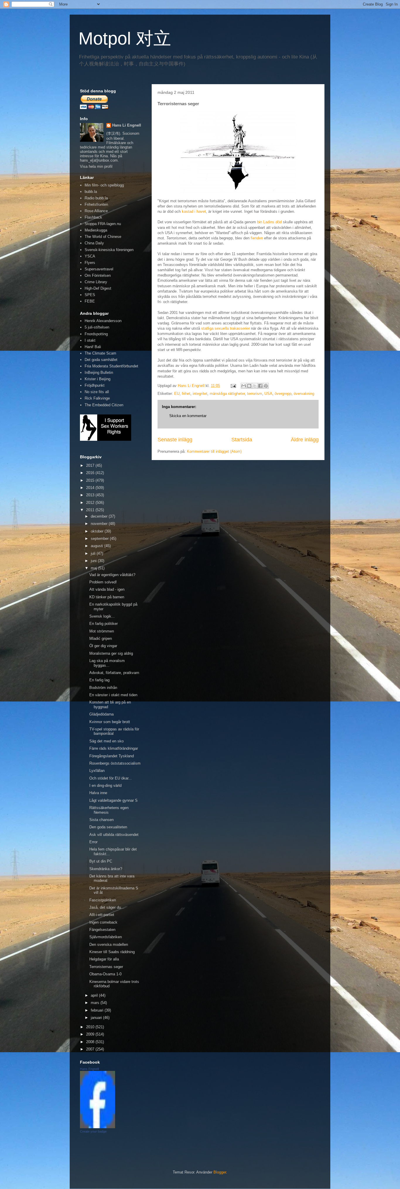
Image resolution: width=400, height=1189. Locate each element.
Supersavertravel (99, 269)
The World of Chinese (103, 236)
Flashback (93, 217)
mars (95, 1002)
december (100, 516)
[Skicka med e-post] (244, 386)
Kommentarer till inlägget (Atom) (214, 451)
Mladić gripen (100, 638)
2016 (90, 473)
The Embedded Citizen (104, 405)
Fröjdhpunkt (95, 385)
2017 (90, 465)
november (100, 523)
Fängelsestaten (102, 929)
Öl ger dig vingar (103, 646)
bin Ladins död (269, 222)
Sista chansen (101, 820)
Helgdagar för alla (104, 959)
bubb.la (91, 191)
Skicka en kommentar (187, 416)
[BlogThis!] (249, 386)
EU (177, 393)
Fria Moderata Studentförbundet (111, 366)
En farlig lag (99, 680)
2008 (90, 1042)
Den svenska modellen (108, 944)
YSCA (90, 256)
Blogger (219, 1172)
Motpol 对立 (124, 38)
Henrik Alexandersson (103, 321)
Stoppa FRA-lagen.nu (103, 224)
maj (94, 568)
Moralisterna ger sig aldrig (111, 653)
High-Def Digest (98, 288)
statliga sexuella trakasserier (225, 328)
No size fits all (97, 392)
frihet (186, 393)
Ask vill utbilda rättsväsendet (114, 834)
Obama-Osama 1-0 (105, 974)
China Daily (94, 243)
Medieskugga (96, 230)
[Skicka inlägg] (233, 385)
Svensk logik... (102, 616)
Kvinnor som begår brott (109, 722)
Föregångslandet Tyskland (111, 756)
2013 (90, 495)
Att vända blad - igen (106, 589)
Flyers (90, 262)
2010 (90, 1027)
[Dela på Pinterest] (266, 386)
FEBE (90, 301)
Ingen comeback (103, 922)
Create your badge (93, 1131)
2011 (90, 510)
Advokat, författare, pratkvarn (114, 672)
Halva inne (98, 793)
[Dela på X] (255, 386)
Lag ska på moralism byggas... (107, 663)
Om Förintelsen (98, 275)
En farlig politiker (103, 623)
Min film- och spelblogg (104, 185)
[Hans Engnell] (97, 1127)
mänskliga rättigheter (227, 393)
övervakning (304, 393)
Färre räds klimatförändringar (113, 748)
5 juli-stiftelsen (97, 327)
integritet (200, 393)
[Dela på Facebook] (260, 386)
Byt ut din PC (100, 861)
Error (93, 842)
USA (268, 393)
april (95, 995)
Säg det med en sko (106, 741)
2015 (90, 480)
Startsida (241, 440)
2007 (90, 1049)
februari (98, 1010)
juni (94, 561)
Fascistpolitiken (102, 900)
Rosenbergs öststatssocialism (115, 763)
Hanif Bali (93, 347)
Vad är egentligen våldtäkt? (112, 575)
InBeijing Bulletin (99, 372)
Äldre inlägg (305, 440)
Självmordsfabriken (105, 937)
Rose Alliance (96, 211)
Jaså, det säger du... (106, 907)
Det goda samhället (101, 359)
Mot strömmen (101, 631)
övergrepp (283, 393)
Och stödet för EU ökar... (110, 778)
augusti (97, 546)
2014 (90, 487)
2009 (90, 1034)
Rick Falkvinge (97, 398)
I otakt (90, 340)
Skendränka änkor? (105, 869)
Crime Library (96, 282)
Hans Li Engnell (126, 125)
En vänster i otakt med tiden (113, 695)
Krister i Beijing (97, 379)
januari (97, 1017)
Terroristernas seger (106, 967)
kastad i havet (194, 211)
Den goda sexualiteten (108, 827)
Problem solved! (103, 582)
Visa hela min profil (96, 166)
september (100, 538)
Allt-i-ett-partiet (101, 915)
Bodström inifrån (103, 687)
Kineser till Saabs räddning (112, 952)
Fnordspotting (96, 334)
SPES (90, 295)
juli (94, 553)
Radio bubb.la (96, 198)
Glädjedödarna (101, 714)
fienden (257, 238)
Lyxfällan (97, 770)
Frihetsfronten (96, 204)
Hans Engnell (89, 1069)
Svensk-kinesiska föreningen (109, 250)
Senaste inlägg (175, 440)
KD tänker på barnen (106, 597)
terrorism (254, 393)
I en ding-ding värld (105, 785)
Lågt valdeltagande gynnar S (113, 800)
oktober (98, 531)
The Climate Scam (100, 353)
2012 (90, 502)
